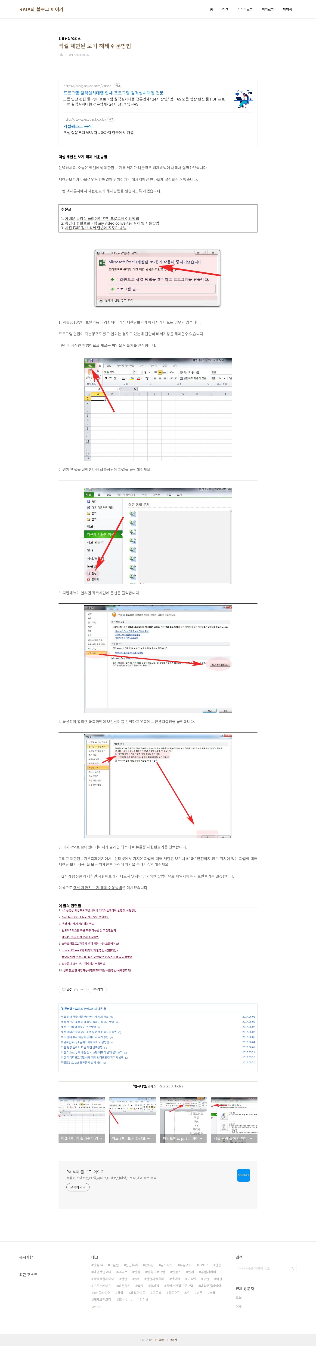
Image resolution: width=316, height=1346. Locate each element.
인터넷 (144, 1299)
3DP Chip (125, 1299)
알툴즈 (176, 1272)
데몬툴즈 (124, 1285)
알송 (218, 1265)
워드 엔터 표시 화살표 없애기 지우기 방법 (84, 1037)
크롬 (212, 1292)
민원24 (98, 1265)
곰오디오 (167, 1265)
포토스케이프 (102, 1285)
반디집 (149, 1265)
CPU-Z (203, 1265)
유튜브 (122, 1272)
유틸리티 (186, 1265)
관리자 (173, 1340)
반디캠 (175, 1278)
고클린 (114, 1265)
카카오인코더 (102, 1299)
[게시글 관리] (82, 989)
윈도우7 (173, 1292)
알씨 (191, 1272)
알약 (120, 1292)
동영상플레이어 (103, 1278)
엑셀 (140, 1285)
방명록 (287, 9)
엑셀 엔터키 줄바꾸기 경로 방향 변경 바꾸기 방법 (89, 1032)
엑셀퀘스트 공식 (77, 126)
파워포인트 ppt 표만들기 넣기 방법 (81, 1062)
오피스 (79, 1008)
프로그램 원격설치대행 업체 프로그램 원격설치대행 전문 (113, 92)
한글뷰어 (132, 1265)
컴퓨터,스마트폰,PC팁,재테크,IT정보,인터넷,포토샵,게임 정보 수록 (111, 1177)
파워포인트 (137, 1292)
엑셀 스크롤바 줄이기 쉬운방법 (78, 1027)
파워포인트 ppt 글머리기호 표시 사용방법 (85, 1042)
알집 (137, 1272)
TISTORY (158, 1340)
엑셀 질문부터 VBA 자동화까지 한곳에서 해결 (98, 132)
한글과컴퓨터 (155, 1278)
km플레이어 (101, 1292)
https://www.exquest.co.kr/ (84, 119)
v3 (187, 1292)
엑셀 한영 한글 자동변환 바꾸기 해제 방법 (84, 1017)
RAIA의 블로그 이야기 (41, 9)
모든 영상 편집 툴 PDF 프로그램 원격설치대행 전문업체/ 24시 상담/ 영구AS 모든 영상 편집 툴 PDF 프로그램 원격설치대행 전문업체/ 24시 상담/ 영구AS (144, 101)
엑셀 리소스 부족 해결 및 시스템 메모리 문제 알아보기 (92, 1052)
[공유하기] (76, 989)
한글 (124, 1278)
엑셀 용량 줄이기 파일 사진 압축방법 (82, 1047)
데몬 (199, 1292)
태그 (225, 9)
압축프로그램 (156, 1272)
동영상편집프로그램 (179, 1285)
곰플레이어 (208, 1272)
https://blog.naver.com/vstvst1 (88, 86)
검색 (292, 1268)
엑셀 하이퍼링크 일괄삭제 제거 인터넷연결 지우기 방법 (92, 1057)
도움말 (191, 1278)
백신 (219, 1278)
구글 (206, 1278)
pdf (136, 1278)
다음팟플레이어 (210, 1285)
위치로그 (268, 9)
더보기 (95, 1307)
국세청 (154, 1285)
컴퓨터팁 (67, 1008)
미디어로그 (245, 9)
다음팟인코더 (102, 1272)
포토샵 (156, 1292)
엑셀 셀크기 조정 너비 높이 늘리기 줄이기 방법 (87, 1022)
